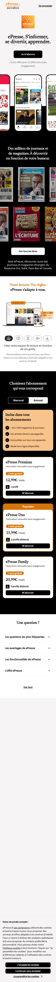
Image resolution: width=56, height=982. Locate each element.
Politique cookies (12, 948)
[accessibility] (28, 338)
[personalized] (9, 338)
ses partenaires (22, 927)
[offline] (47, 338)
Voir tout (28, 687)
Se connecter (45, 6)
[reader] (18, 338)
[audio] (37, 338)
